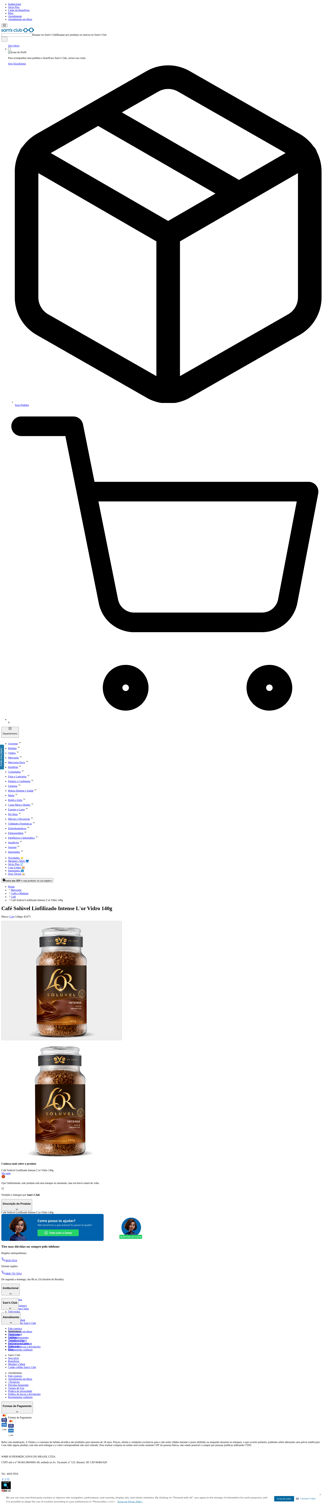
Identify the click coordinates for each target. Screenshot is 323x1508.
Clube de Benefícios (19, 10)
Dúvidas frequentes (18, 1337)
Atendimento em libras (20, 19)
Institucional (14, 4)
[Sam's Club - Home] (17, 31)
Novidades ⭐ (16, 857)
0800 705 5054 (13, 1273)
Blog (10, 13)
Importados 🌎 (16, 870)
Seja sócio (13, 1358)
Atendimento (15, 16)
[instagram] (8, 1479)
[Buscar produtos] (4, 39)
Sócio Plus (13, 7)
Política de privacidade (20, 1391)
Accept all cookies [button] (284, 1499)
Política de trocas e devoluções (24, 1346)
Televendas (14, 1311)
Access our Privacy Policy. (130, 1501)
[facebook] (2, 1479)
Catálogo (13, 1337)
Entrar (22, 63)
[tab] (61, 980)
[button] (306, 1498)
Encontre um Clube (18, 1343)
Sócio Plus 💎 (15, 864)
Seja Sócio (13, 45)
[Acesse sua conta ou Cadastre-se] (9, 49)
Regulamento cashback (20, 1349)
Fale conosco (15, 1328)
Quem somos (15, 1334)
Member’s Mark (16, 1364)
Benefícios (13, 1361)
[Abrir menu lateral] (4, 25)
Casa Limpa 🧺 (16, 867)
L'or (11, 916)
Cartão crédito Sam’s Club (22, 1323)
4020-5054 (11, 1260)
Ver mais (6, 1173)
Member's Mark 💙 (18, 861)
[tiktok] (5, 1479)
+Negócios (14, 1382)
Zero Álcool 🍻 (16, 873)
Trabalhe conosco (17, 1340)
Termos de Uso (16, 1388)
